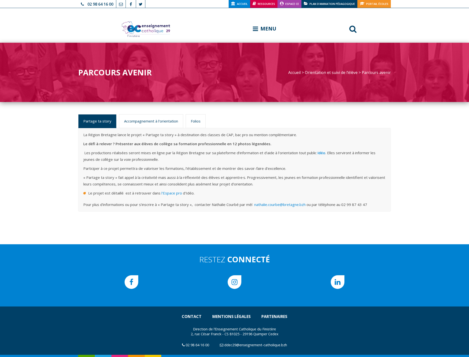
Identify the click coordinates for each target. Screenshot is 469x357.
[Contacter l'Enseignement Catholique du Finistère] (121, 3)
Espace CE (292, 4)
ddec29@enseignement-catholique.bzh (255, 345)
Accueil (242, 4)
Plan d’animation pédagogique (332, 4)
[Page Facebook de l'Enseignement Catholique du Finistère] (130, 3)
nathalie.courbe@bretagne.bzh (280, 204)
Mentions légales (231, 316)
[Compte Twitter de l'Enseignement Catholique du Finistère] (140, 3)
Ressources (266, 4)
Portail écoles (377, 4)
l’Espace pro (171, 193)
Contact (192, 316)
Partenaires (274, 316)
